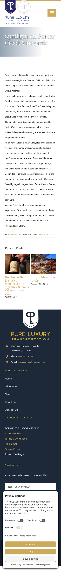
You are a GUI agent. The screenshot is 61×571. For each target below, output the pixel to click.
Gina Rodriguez (14, 234)
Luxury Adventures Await (43, 278)
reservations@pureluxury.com (33, 362)
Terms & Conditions (16, 438)
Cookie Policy (12, 449)
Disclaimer (11, 444)
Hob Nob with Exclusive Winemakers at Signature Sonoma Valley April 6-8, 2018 (17, 285)
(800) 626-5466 (26, 356)
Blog (41, 234)
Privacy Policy (13, 433)
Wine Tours (49, 234)
